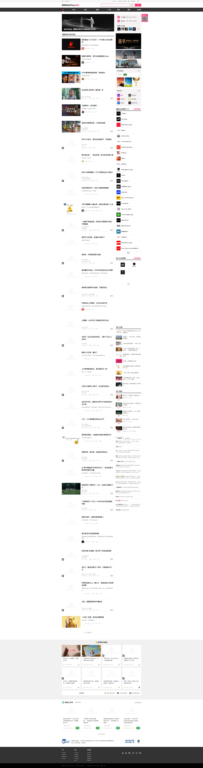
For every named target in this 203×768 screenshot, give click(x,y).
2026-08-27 (87, 48)
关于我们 (64, 752)
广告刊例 (76, 758)
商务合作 (76, 756)
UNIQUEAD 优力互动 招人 (127, 147)
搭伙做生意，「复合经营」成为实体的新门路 (97, 155)
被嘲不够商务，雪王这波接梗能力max (95, 56)
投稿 (75, 760)
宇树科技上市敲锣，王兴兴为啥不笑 (94, 303)
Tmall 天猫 (87, 391)
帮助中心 (89, 752)
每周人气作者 (121, 26)
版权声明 (89, 758)
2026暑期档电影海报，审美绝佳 (93, 73)
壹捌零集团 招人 (124, 231)
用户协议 (89, 756)
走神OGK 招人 (124, 192)
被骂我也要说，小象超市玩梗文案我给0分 (96, 435)
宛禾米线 (87, 177)
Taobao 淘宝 (129, 397)
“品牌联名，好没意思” (89, 106)
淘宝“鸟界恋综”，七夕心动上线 (130, 419)
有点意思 (85, 458)
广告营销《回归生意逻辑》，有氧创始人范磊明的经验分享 (91, 720)
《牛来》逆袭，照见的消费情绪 (93, 617)
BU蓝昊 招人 (124, 164)
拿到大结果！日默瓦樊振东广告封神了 (132, 384)
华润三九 (87, 424)
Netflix (86, 508)
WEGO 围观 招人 (125, 181)
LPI (84, 146)
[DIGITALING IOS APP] (126, 753)
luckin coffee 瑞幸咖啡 (90, 294)
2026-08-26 (87, 210)
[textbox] (115, 5)
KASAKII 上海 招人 (125, 136)
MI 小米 (86, 327)
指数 (118, 9)
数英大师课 (78, 702)
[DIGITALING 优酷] (140, 753)
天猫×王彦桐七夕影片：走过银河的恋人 (96, 386)
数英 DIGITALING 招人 (126, 225)
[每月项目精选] (139, 687)
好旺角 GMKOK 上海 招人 (126, 124)
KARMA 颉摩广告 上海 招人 (127, 169)
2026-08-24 (87, 441)
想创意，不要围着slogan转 (129, 361)
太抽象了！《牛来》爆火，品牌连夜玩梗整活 (132, 337)
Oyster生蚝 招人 (125, 203)
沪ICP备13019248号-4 (80, 765)
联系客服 (89, 760)
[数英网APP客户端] (145, 18)
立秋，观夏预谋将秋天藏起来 (92, 602)
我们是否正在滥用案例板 (90, 533)
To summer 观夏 (88, 608)
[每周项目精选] (78, 664)
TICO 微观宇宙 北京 (87, 425)
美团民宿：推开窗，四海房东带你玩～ (95, 452)
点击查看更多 (101, 734)
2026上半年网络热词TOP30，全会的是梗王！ (131, 331)
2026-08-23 (87, 623)
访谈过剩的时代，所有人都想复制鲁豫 (95, 188)
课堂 (129, 9)
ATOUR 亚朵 (87, 96)
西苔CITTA (87, 226)
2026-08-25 (84, 328)
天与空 (84, 392)
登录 (63, 1)
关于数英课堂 (137, 702)
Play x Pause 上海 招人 (126, 209)
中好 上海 (85, 129)
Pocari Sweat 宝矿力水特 (90, 574)
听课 (77, 728)
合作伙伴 (64, 754)
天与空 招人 (123, 113)
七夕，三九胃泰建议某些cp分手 (93, 419)
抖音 (86, 343)
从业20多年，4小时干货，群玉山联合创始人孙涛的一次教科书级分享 (131, 720)
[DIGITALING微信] (129, 753)
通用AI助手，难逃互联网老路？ (93, 517)
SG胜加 (85, 557)
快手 (86, 144)
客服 (129, 1)
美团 (86, 457)
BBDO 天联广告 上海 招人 (126, 242)
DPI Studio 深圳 (86, 261)
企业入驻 (76, 752)
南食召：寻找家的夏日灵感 (91, 254)
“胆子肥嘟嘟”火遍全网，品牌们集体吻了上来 (97, 204)
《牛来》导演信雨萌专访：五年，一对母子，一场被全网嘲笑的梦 (132, 349)
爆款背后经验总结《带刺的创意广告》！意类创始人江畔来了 (111, 720)
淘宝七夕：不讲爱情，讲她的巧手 (131, 395)
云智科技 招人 (124, 237)
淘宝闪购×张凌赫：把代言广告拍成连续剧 (96, 551)
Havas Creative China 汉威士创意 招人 (129, 248)
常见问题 (125, 1)
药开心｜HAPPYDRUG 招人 (127, 197)
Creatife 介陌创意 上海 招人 (127, 214)
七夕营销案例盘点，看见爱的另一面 (94, 369)
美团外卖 (87, 128)
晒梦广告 (85, 228)
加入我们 (64, 758)
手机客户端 (64, 756)
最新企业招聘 (122, 109)
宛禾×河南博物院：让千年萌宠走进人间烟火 (97, 172)
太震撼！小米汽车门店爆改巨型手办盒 (95, 320)
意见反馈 (89, 754)
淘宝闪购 (87, 555)
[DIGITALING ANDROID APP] (123, 753)
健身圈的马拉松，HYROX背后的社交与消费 (97, 270)
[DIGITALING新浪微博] (133, 753)
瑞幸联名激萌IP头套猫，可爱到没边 (94, 287)
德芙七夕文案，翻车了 (90, 352)
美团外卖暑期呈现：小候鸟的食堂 (93, 123)
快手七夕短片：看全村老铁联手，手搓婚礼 (97, 139)
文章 (70, 34)
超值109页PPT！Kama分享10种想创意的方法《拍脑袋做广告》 (71, 720)
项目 (74, 34)
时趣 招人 (123, 130)
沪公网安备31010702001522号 (93, 765)
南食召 (86, 259)
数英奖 (139, 9)
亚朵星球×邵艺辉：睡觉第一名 (92, 90)
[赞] (92, 161)
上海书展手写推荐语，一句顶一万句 (132, 343)
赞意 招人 (123, 158)
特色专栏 (119, 91)
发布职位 (137, 109)
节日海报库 (120, 71)
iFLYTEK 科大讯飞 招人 (126, 141)
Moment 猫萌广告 (87, 178)
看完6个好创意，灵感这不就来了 (93, 237)
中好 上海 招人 (124, 119)
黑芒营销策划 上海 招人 (126, 186)
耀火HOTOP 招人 (125, 220)
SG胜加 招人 (124, 152)
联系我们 (76, 754)
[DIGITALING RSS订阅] (137, 753)
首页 (63, 9)
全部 (138, 29)
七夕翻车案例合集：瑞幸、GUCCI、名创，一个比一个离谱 (132, 378)
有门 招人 (123, 175)
